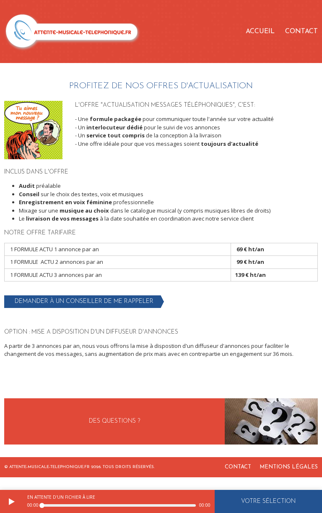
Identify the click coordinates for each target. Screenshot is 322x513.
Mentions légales (289, 467)
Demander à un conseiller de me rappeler (84, 301)
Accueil (260, 31)
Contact (301, 31)
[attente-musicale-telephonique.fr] (72, 32)
